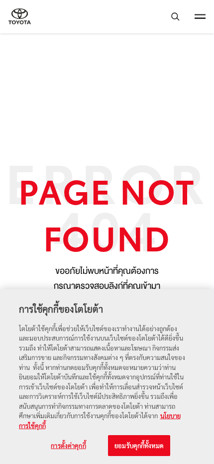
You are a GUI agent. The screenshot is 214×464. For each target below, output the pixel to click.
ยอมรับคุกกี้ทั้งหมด (139, 445)
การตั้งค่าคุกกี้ (68, 445)
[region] (107, 376)
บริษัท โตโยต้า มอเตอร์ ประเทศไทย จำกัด (19, 16)
